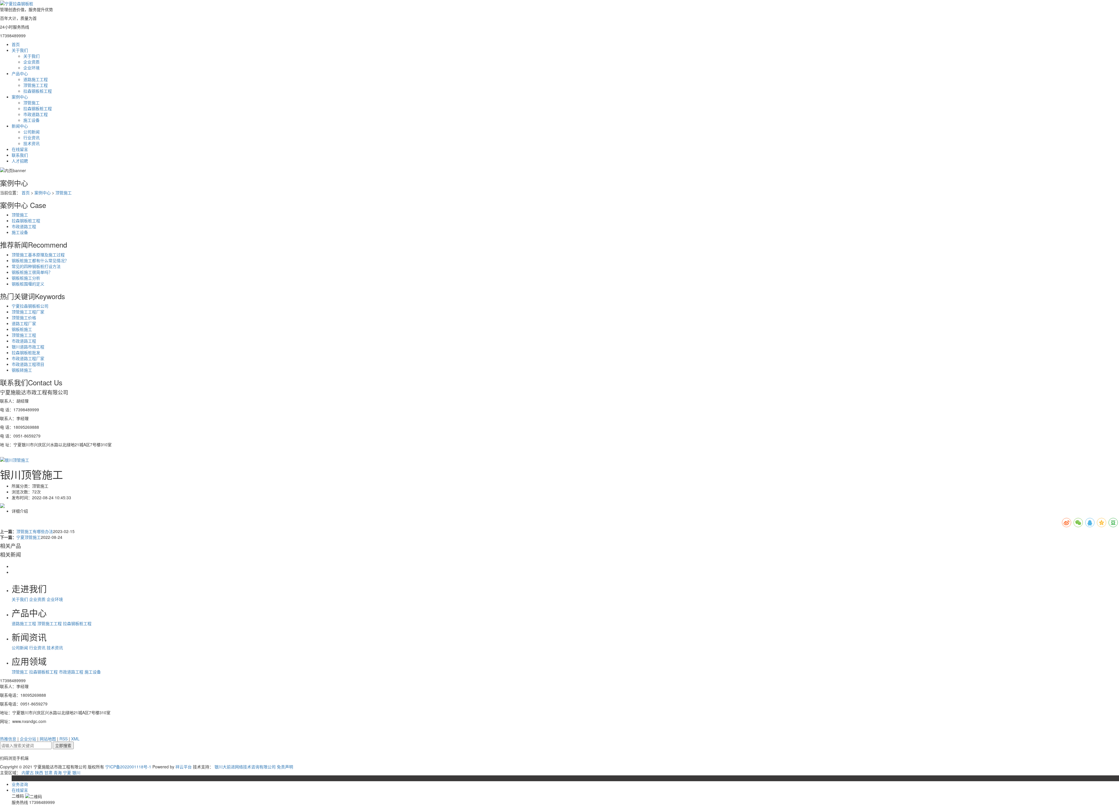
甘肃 (48, 772)
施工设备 (31, 120)
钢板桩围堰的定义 (28, 284)
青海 (58, 772)
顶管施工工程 (35, 85)
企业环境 (31, 67)
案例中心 (20, 97)
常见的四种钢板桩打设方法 (36, 266)
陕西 (39, 772)
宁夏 (67, 772)
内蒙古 (28, 772)
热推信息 (8, 739)
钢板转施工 (22, 370)
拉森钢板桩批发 (26, 352)
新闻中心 (20, 126)
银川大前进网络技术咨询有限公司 (245, 767)
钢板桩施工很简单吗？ (32, 272)
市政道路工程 (35, 114)
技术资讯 (31, 143)
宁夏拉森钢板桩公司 (30, 306)
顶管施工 (31, 102)
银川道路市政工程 (28, 347)
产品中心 (20, 73)
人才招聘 (20, 161)
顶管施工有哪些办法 (34, 531)
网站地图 (48, 739)
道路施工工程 (35, 79)
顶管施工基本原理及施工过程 (38, 254)
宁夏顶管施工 (28, 537)
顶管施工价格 (24, 317)
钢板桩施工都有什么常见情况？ (40, 260)
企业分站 (28, 739)
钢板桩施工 (22, 329)
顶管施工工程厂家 (28, 312)
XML (75, 739)
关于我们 (20, 50)
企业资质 (31, 62)
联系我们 (20, 155)
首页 (16, 44)
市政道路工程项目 (28, 364)
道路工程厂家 (24, 323)
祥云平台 (183, 767)
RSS (63, 739)
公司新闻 (31, 132)
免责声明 (285, 767)
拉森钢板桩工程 (37, 91)
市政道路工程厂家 (28, 358)
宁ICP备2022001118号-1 (128, 767)
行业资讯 (31, 137)
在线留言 (20, 149)
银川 (76, 772)
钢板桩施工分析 (26, 278)
